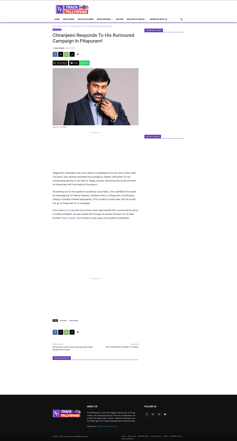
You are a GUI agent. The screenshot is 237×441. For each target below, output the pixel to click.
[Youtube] (165, 414)
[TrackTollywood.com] (72, 9)
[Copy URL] (72, 54)
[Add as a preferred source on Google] (60, 62)
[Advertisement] (138, 9)
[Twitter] (152, 414)
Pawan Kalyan (68, 218)
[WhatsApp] (66, 54)
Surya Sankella (60, 48)
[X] (60, 54)
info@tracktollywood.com (107, 426)
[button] (181, 19)
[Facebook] (55, 54)
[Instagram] (159, 414)
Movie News (62, 26)
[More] (77, 54)
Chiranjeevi (63, 320)
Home (55, 26)
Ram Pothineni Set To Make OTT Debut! (122, 347)
